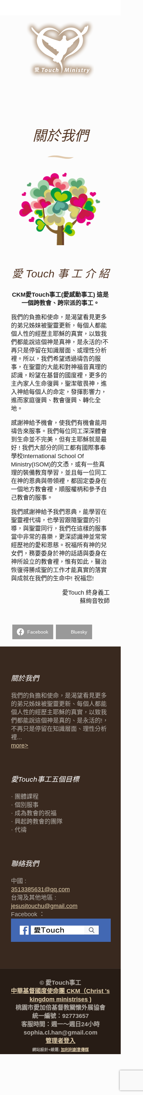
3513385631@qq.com (40, 889)
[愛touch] (60, 50)
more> (19, 745)
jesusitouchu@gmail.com (44, 906)
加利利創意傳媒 (75, 1049)
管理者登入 (60, 1041)
